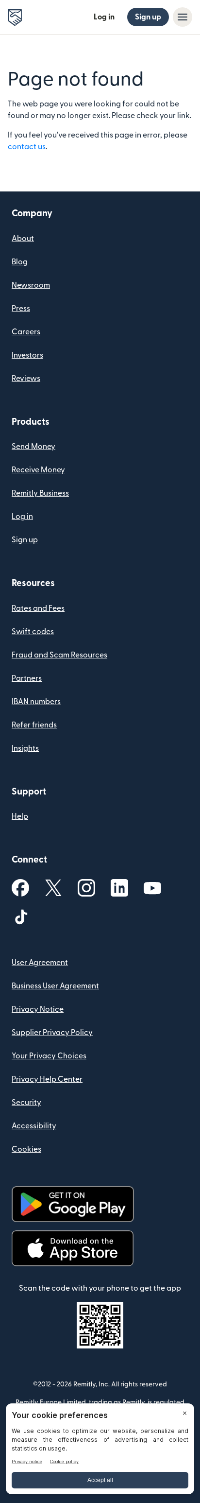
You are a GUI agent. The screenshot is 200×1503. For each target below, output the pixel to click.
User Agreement (40, 963)
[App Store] (72, 1248)
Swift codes (33, 632)
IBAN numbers (36, 702)
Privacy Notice (38, 1009)
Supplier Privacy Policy (52, 1033)
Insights (25, 748)
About (23, 238)
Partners (27, 678)
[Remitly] (15, 17)
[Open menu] (182, 17)
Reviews (26, 378)
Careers (26, 332)
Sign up (148, 17)
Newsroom (31, 285)
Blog (20, 262)
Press (21, 308)
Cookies (26, 1149)
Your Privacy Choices (49, 1056)
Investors (27, 355)
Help (20, 816)
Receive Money (38, 470)
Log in (104, 17)
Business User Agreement (55, 986)
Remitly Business (40, 493)
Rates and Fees (38, 608)
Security (26, 1102)
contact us (27, 147)
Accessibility (34, 1126)
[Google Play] (73, 1204)
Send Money (33, 446)
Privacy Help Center (47, 1079)
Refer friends (34, 725)
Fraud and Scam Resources (59, 655)
